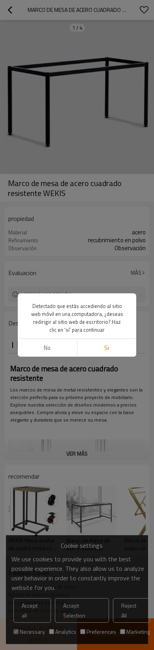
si (106, 347)
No (47, 347)
